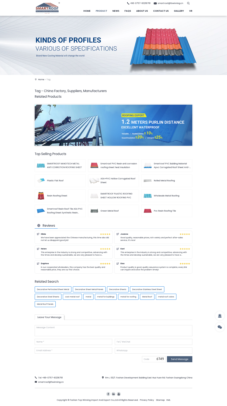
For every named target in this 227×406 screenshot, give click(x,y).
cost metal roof (72, 296)
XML (168, 400)
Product (101, 10)
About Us (142, 10)
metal (88, 296)
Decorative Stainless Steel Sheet (147, 289)
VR (190, 10)
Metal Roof (147, 296)
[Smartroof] (48, 15)
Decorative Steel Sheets (48, 296)
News (115, 10)
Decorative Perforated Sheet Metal (53, 289)
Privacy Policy (147, 400)
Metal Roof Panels (45, 304)
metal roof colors (166, 296)
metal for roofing (128, 296)
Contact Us (161, 10)
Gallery (179, 10)
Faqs (128, 10)
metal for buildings (105, 296)
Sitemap (160, 400)
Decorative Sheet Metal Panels (89, 289)
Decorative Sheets (117, 289)
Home (87, 10)
